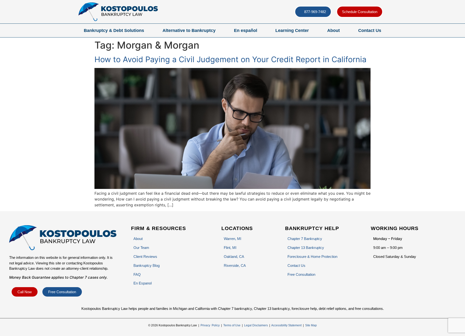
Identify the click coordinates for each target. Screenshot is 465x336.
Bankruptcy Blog (146, 265)
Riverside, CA (235, 265)
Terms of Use (231, 325)
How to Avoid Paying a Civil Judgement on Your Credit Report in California (230, 59)
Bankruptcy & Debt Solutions (114, 30)
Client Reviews (145, 256)
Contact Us (369, 30)
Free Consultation (301, 274)
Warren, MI (232, 239)
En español (245, 30)
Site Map (311, 325)
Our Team (141, 248)
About (333, 30)
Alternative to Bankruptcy (189, 30)
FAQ (137, 274)
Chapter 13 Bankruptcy (305, 248)
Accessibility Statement (286, 325)
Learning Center (292, 30)
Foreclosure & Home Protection (312, 256)
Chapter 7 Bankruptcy (304, 239)
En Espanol (142, 283)
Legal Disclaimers (256, 325)
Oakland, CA (234, 256)
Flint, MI (230, 248)
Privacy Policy (210, 325)
